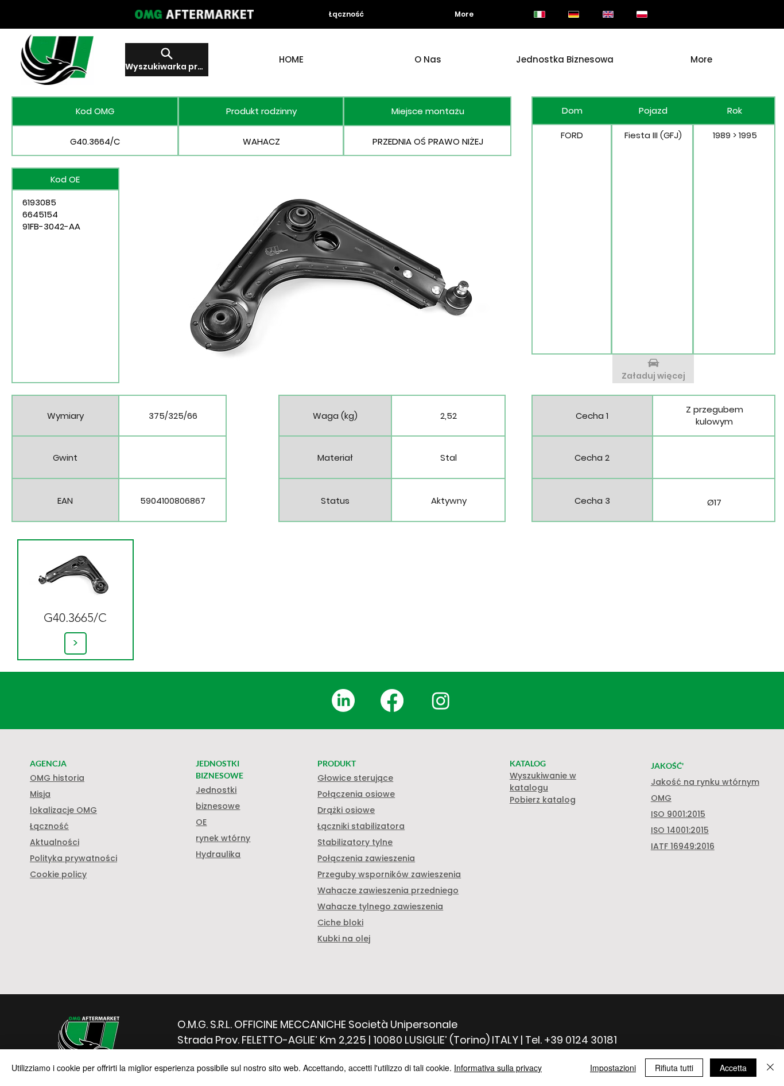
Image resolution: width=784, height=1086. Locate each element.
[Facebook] (392, 700)
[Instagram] (440, 700)
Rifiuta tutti (674, 1067)
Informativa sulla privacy (498, 1067)
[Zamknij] (770, 1067)
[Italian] (540, 14)
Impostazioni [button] (613, 1067)
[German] (573, 14)
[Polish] (642, 14)
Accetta (733, 1067)
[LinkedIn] (343, 700)
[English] (608, 14)
